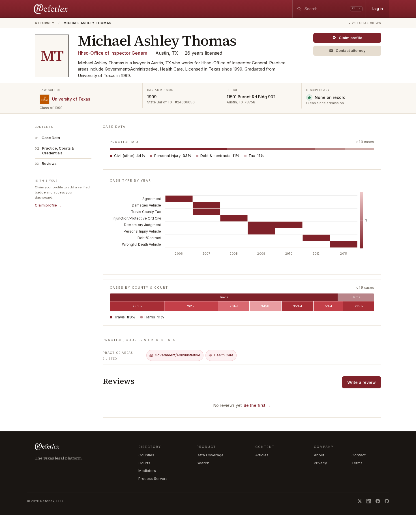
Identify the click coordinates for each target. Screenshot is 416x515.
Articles (262, 455)
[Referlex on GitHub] (387, 501)
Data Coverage (210, 455)
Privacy (320, 463)
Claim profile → (48, 205)
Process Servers (153, 478)
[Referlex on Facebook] (378, 501)
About (319, 455)
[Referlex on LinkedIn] (368, 501)
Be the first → (257, 405)
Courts (144, 463)
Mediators (147, 470)
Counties (146, 455)
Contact (358, 455)
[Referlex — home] (51, 9)
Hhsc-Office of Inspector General (113, 53)
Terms (357, 463)
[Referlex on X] (359, 501)
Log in (377, 8)
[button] (347, 51)
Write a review (361, 382)
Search (203, 463)
